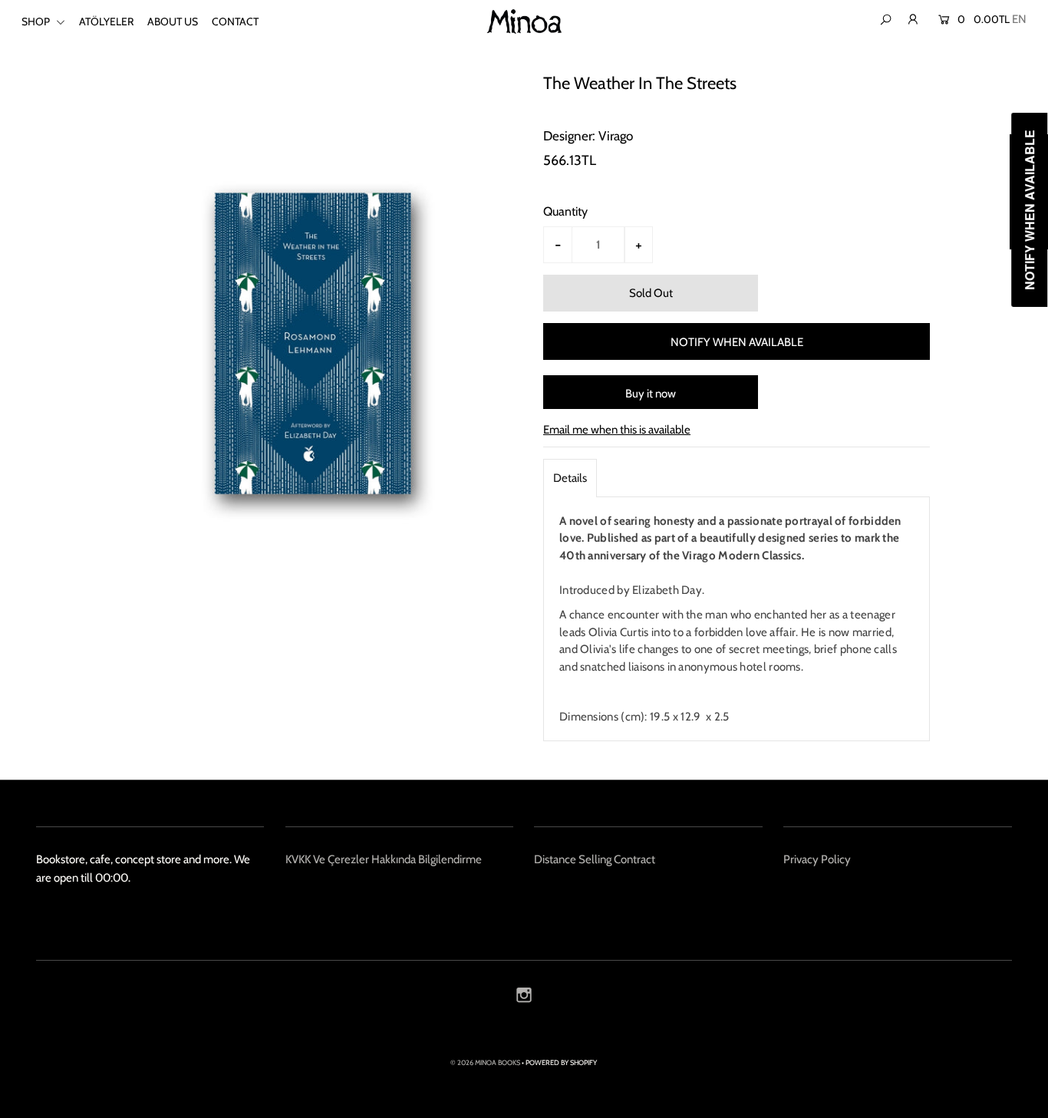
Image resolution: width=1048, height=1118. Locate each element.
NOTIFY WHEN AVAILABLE (737, 342)
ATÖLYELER (106, 21)
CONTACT (235, 21)
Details (570, 478)
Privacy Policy (817, 859)
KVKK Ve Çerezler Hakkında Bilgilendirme (383, 859)
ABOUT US (172, 21)
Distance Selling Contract (594, 859)
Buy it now (650, 394)
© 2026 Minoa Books (485, 1062)
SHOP (36, 21)
